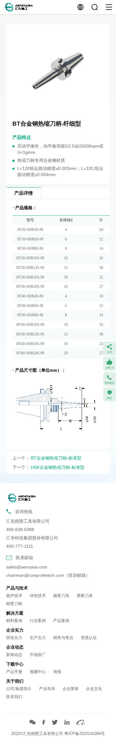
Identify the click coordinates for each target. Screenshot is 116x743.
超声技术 (14, 595)
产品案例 (61, 620)
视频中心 (38, 671)
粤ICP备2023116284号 (84, 733)
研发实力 (14, 637)
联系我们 (14, 696)
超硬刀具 (61, 595)
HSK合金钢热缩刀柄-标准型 (57, 467)
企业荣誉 (70, 688)
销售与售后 (63, 637)
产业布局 (47, 688)
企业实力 (15, 630)
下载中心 (15, 664)
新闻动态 (14, 654)
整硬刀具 (85, 595)
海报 (57, 671)
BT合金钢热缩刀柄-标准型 (56, 458)
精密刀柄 (14, 603)
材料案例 (14, 620)
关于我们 (15, 681)
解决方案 (15, 613)
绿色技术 (38, 595)
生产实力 (38, 637)
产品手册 (14, 671)
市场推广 (38, 654)
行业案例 (38, 620)
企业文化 (94, 688)
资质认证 (89, 637)
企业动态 (15, 647)
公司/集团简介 (19, 688)
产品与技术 (17, 588)
